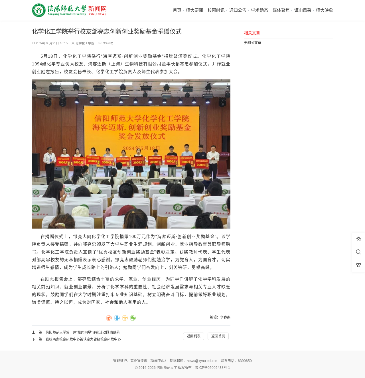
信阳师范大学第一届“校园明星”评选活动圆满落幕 (83, 333)
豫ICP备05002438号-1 (212, 368)
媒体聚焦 (281, 10)
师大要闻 (194, 10)
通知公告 (237, 10)
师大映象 (324, 10)
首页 (177, 10)
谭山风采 (302, 10)
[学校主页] (358, 239)
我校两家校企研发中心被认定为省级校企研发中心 (83, 339)
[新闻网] (69, 10)
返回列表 (193, 336)
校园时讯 (216, 10)
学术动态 (259, 10)
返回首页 (218, 336)
